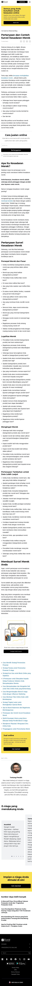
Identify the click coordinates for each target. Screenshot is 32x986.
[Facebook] (16, 959)
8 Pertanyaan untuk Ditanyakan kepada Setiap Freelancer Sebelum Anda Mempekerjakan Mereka (15, 681)
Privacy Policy (15, 967)
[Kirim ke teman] (30, 41)
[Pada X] (27, 41)
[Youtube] (29, 959)
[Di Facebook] (21, 41)
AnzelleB (7, 824)
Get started (16, 749)
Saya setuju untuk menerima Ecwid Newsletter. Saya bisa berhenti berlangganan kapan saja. (15, 155)
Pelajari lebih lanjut (16, 651)
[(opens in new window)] (10, 963)
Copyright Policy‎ (15, 974)
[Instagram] (24, 959)
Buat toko (16, 22)
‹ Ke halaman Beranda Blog (9, 31)
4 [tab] (18, 856)
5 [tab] (20, 856)
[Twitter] (20, 959)
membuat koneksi (7, 201)
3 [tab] (16, 856)
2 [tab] (14, 856)
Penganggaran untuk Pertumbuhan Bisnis (16, 729)
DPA (15, 969)
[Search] (29, 952)
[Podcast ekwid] (7, 959)
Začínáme (22, 2)
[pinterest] (11, 959)
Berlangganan (16, 150)
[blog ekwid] (2, 959)
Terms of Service (15, 972)
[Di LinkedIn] (24, 41)
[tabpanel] (12, 840)
